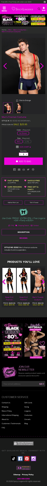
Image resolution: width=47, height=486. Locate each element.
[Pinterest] (33, 169)
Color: (23, 130)
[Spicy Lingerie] (22, 9)
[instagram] (33, 458)
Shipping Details (23, 225)
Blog (26, 423)
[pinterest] (26, 458)
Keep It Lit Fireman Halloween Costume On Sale (24, 298)
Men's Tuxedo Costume (38, 298)
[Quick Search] (39, 8)
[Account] (45, 2)
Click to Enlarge (25, 100)
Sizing (26, 407)
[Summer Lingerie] (34, 341)
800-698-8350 (23, 479)
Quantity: (23, 151)
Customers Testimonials (11, 423)
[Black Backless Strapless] (12, 341)
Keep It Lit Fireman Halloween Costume (9, 298)
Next (43, 281)
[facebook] (20, 458)
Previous (4, 281)
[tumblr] (13, 458)
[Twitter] (28, 169)
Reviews (23, 238)
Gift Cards (28, 403)
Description (24, 232)
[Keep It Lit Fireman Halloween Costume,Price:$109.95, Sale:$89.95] (9, 280)
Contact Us (6, 403)
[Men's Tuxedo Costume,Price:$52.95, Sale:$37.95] (38, 280)
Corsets (27, 419)
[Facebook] (14, 169)
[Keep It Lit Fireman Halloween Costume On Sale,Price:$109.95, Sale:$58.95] (23, 280)
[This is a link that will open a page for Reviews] (23, 468)
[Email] (19, 169)
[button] (4, 8)
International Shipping (10, 415)
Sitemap (16, 474)
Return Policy (7, 411)
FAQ (12, 225)
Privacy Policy (28, 474)
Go (40, 384)
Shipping (5, 407)
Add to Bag (24, 161)
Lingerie (27, 411)
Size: (23, 138)
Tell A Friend (34, 202)
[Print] (23, 169)
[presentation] (5, 66)
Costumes (28, 415)
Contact (36, 225)
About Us (5, 419)
